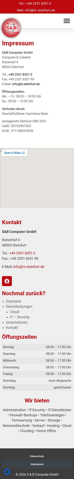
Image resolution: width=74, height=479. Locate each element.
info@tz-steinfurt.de (40, 10)
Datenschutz (37, 456)
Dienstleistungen (19, 307)
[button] (67, 21)
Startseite (13, 301)
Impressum (37, 464)
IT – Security (20, 317)
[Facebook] (7, 281)
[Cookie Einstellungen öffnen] (7, 474)
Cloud (14, 312)
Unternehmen (17, 322)
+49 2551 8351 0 (38, 3)
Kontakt (12, 328)
